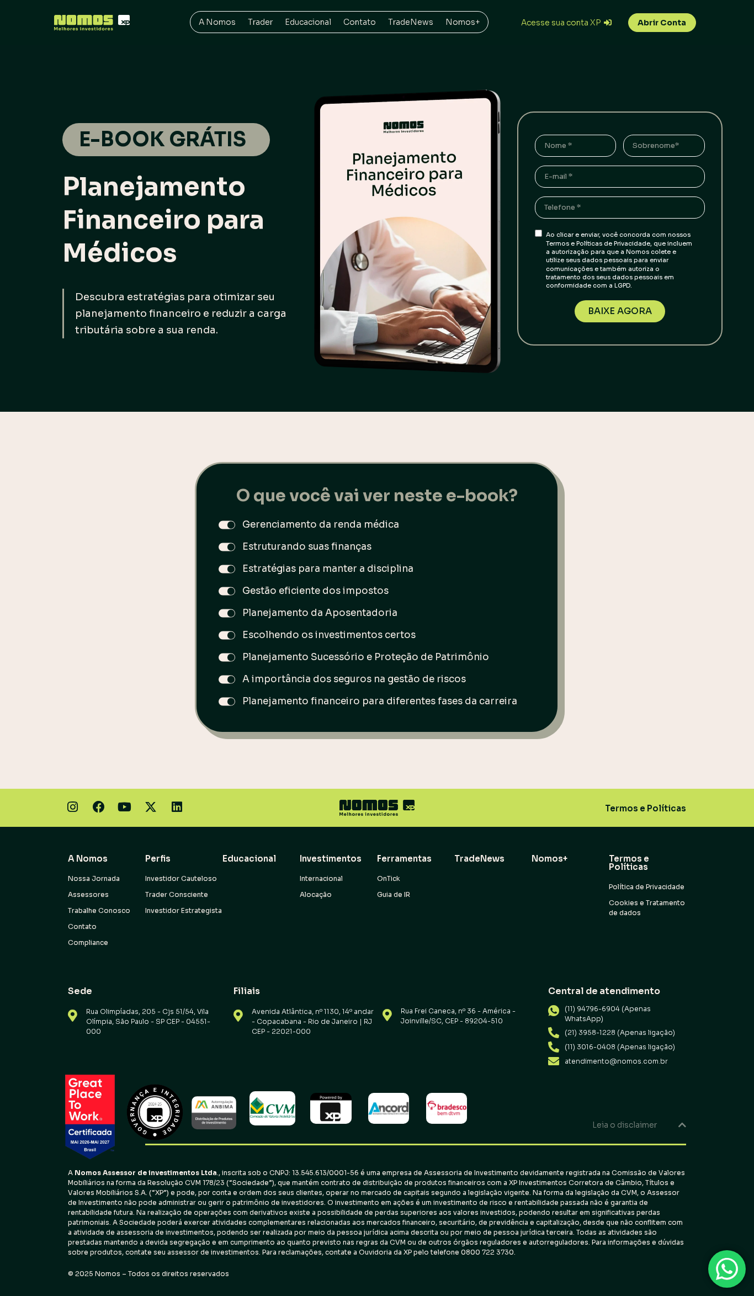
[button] (377, 1124)
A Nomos (217, 22)
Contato (359, 22)
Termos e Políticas (645, 808)
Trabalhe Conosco (99, 910)
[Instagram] (72, 806)
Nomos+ (462, 22)
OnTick (388, 878)
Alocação (316, 894)
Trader (260, 22)
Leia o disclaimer (624, 1125)
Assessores (88, 894)
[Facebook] (98, 806)
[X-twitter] (151, 806)
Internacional (321, 878)
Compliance (88, 942)
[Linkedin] (177, 806)
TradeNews (410, 22)
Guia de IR (393, 894)
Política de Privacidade (646, 887)
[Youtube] (124, 806)
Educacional (308, 22)
